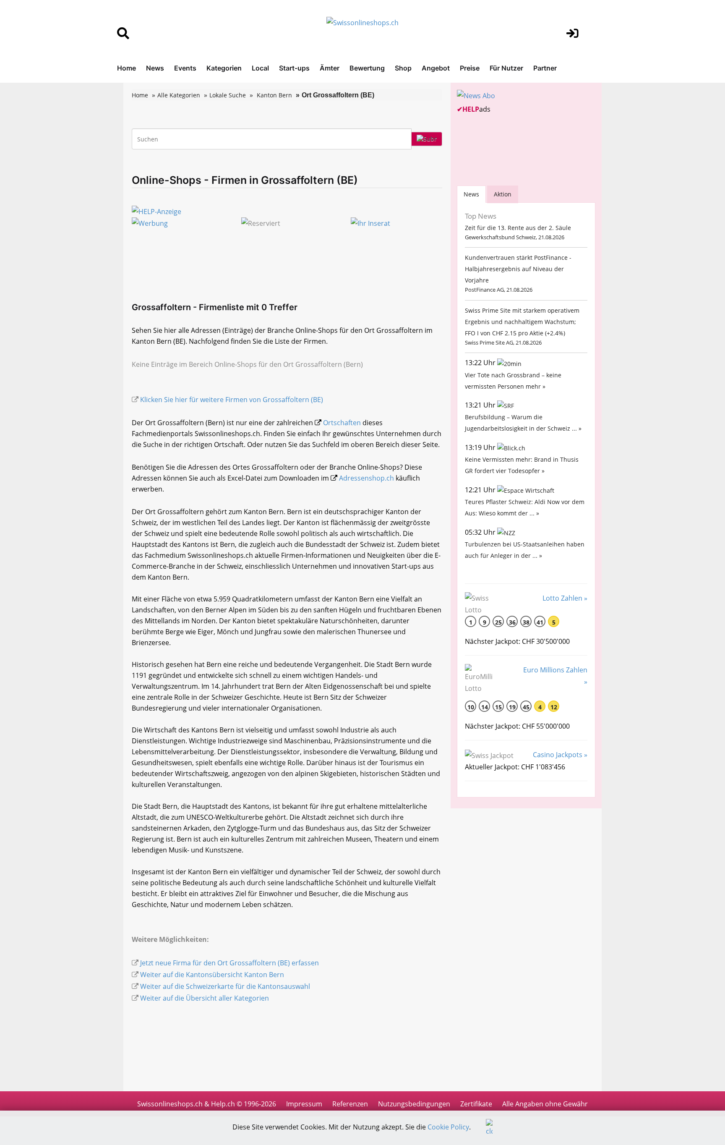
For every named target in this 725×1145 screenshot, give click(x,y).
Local (260, 68)
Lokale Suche (227, 95)
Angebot (436, 68)
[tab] (471, 194)
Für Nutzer (506, 68)
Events (185, 68)
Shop (403, 68)
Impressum (304, 1103)
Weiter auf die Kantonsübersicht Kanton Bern (212, 974)
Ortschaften (342, 422)
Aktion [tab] (502, 194)
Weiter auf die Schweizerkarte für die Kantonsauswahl (225, 986)
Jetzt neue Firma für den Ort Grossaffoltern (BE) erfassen (229, 962)
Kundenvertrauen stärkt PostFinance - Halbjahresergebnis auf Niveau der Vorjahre (518, 269)
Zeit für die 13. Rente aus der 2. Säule (518, 228)
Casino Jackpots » (560, 754)
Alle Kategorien (178, 95)
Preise (470, 68)
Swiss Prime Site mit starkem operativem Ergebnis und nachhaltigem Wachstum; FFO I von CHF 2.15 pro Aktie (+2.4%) (522, 321)
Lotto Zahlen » (564, 598)
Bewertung (367, 68)
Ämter (329, 68)
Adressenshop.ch (366, 478)
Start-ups (294, 68)
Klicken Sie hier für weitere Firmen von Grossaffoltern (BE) (231, 399)
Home (126, 68)
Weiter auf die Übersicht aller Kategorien (204, 998)
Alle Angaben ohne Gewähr (545, 1103)
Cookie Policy (448, 1127)
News (155, 68)
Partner (545, 68)
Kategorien (224, 68)
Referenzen (350, 1103)
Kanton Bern (274, 95)
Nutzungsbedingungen (414, 1103)
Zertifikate (476, 1103)
